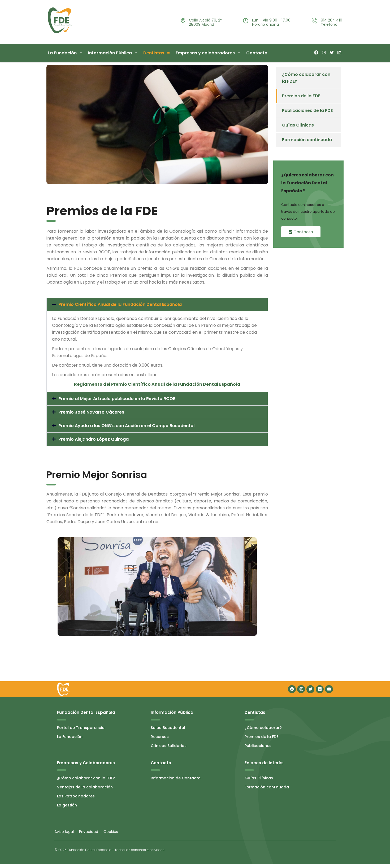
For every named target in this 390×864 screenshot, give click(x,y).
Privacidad (89, 831)
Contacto (256, 53)
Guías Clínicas (298, 125)
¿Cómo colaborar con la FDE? (306, 77)
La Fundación (62, 53)
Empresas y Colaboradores (86, 763)
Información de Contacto (176, 778)
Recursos (160, 736)
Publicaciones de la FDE (307, 110)
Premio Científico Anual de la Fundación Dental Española (120, 304)
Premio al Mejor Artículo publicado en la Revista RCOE (116, 399)
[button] (157, 304)
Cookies (110, 831)
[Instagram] (301, 689)
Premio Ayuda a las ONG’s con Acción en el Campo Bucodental (126, 426)
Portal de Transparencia (81, 727)
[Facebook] (292, 689)
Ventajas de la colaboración (85, 787)
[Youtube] (329, 689)
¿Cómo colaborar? (263, 727)
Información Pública (110, 53)
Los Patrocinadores (76, 796)
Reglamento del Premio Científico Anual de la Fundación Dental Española (157, 384)
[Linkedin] (320, 689)
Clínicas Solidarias (169, 745)
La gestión (67, 805)
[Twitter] (310, 689)
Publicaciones (258, 745)
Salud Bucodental (168, 727)
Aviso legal (64, 831)
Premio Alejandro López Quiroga (93, 439)
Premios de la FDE (301, 96)
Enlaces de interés (264, 763)
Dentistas (153, 53)
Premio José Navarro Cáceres (91, 412)
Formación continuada (307, 140)
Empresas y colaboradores (205, 53)
